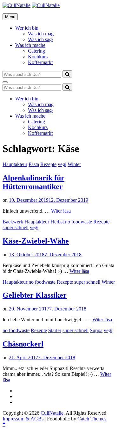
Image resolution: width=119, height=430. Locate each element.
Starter (54, 330)
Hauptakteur (15, 164)
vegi (62, 164)
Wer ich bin (26, 28)
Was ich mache (30, 45)
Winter (74, 164)
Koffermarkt (40, 62)
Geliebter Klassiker (35, 295)
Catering (36, 51)
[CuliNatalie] (46, 5)
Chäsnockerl (23, 344)
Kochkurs (38, 56)
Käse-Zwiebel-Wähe (36, 241)
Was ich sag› (40, 39)
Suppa (96, 330)
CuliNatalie (52, 413)
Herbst (57, 221)
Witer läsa (61, 211)
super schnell (16, 227)
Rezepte (48, 164)
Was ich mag (41, 33)
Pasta (34, 164)
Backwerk (13, 221)
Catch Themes (91, 418)
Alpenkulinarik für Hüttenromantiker (33, 182)
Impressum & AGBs (23, 418)
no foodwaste (78, 221)
